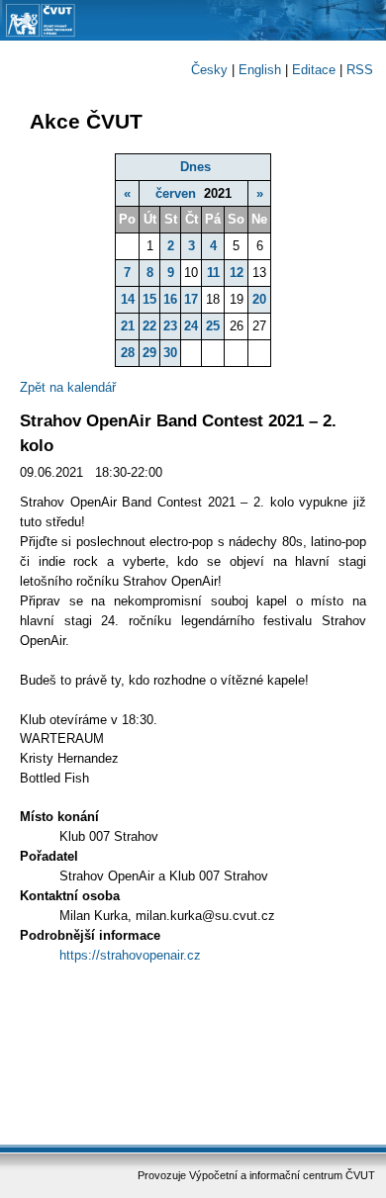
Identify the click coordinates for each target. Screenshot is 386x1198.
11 (213, 272)
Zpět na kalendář (68, 387)
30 (170, 352)
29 (149, 352)
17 (191, 299)
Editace (314, 69)
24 (191, 326)
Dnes (195, 166)
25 (213, 326)
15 (149, 299)
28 (128, 352)
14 (128, 299)
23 (170, 326)
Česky (209, 69)
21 (128, 326)
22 (149, 326)
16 (170, 299)
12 (236, 272)
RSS (359, 69)
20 (259, 299)
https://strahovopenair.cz (130, 955)
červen (175, 193)
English (260, 69)
